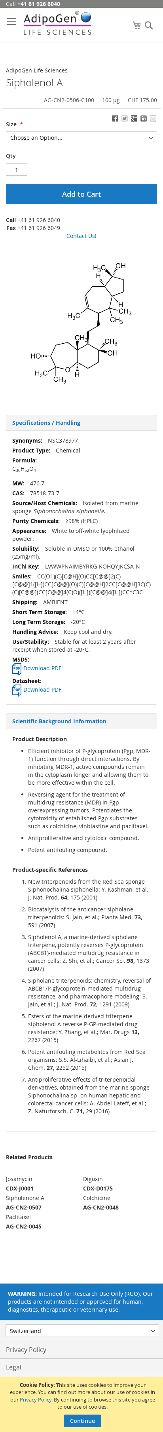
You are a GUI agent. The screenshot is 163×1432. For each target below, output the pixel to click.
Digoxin (93, 1179)
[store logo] (57, 23)
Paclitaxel (18, 1217)
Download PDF (42, 668)
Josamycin (19, 1179)
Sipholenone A (25, 1198)
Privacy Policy (35, 1399)
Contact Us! (81, 236)
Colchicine (96, 1198)
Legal (13, 1367)
